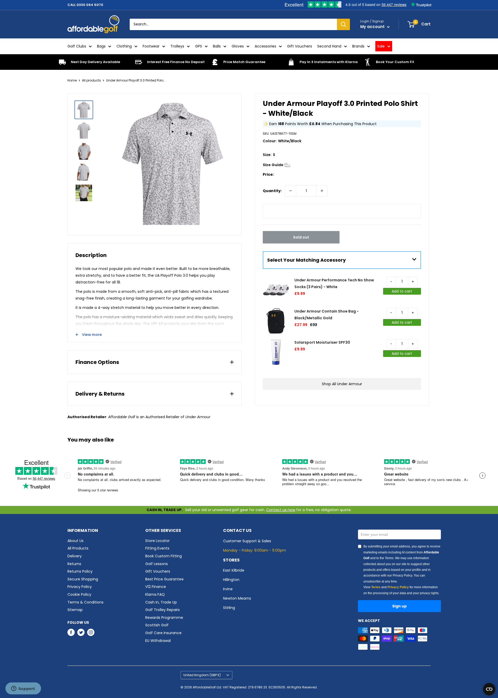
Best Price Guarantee (164, 579)
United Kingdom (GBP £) (202, 675)
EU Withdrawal (158, 640)
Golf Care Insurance (163, 632)
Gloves (238, 46)
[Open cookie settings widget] (489, 689)
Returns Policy (80, 571)
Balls (217, 46)
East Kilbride (233, 570)
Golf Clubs (76, 46)
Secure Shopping (82, 579)
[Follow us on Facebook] (71, 632)
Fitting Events (157, 548)
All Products (77, 548)
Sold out (301, 237)
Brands (358, 46)
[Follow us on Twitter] (81, 632)
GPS (198, 46)
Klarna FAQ (155, 594)
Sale (381, 46)
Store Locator (157, 540)
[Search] (343, 24)
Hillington (231, 579)
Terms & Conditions (85, 602)
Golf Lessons (156, 563)
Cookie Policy (79, 594)
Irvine (228, 589)
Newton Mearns (237, 598)
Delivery (74, 556)
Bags (101, 46)
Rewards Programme (164, 617)
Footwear (151, 46)
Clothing (124, 46)
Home (72, 80)
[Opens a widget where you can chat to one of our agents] (23, 688)
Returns (74, 563)
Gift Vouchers (299, 46)
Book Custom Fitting (163, 556)
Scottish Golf (157, 625)
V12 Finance (155, 586)
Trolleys (177, 46)
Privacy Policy (79, 586)
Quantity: (272, 190)
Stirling (229, 607)
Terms (376, 587)
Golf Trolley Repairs (162, 609)
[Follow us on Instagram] (90, 632)
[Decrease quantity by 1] (290, 190)
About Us (75, 540)
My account (373, 26)
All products (91, 80)
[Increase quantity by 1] (321, 190)
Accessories (265, 46)
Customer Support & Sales (247, 541)
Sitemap (75, 609)
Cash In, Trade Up (161, 602)
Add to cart (402, 291)
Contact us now (280, 509)
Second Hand (329, 46)
